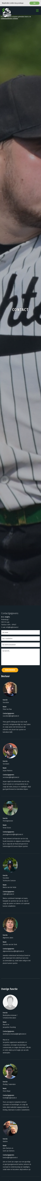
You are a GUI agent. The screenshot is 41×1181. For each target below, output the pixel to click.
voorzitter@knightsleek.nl (11, 716)
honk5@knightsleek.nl (10, 1098)
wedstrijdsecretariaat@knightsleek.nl (14, 1034)
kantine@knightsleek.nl (10, 1158)
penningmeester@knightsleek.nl (13, 834)
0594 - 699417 (11, 625)
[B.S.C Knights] (8, 10)
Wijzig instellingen (19, 3)
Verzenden (10, 670)
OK (34, 3)
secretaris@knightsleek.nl (11, 777)
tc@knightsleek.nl (8, 894)
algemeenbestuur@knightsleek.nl (13, 951)
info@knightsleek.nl (12, 627)
